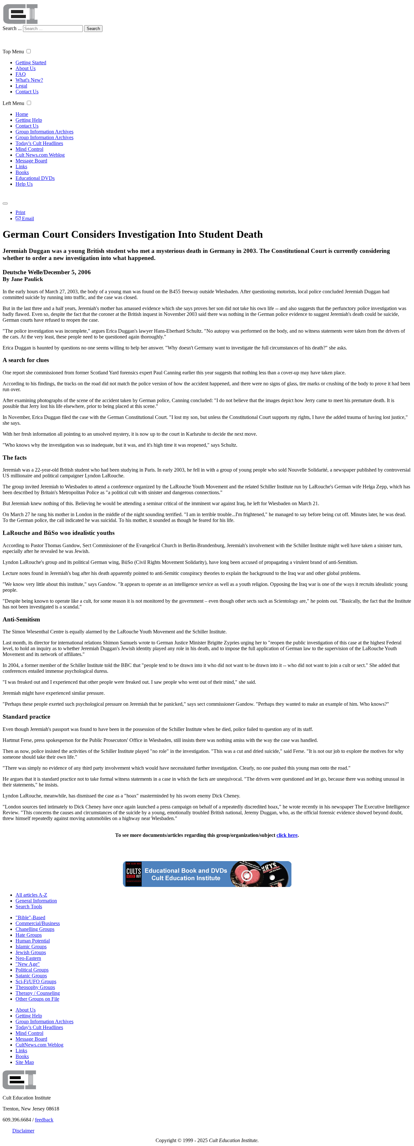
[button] (29, 51)
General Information (36, 900)
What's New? (29, 80)
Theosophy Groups (35, 987)
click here (287, 835)
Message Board (31, 160)
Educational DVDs (35, 178)
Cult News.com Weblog (40, 155)
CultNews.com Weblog (39, 1044)
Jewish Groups (31, 952)
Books (22, 172)
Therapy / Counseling (38, 993)
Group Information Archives (44, 131)
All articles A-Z (31, 895)
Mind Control (29, 149)
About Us (26, 68)
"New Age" (28, 964)
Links (21, 166)
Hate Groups (29, 935)
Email (27, 218)
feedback (44, 1119)
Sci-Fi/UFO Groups (36, 981)
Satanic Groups (31, 975)
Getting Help (29, 120)
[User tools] (5, 203)
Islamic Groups (31, 946)
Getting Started (31, 62)
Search (93, 28)
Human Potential (33, 940)
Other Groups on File (37, 999)
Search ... (12, 28)
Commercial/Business (38, 923)
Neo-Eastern (28, 958)
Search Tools (29, 906)
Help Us (24, 184)
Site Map (25, 1062)
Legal (21, 86)
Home (22, 114)
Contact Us (27, 91)
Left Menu (13, 103)
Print (20, 212)
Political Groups (32, 970)
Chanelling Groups (35, 929)
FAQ (21, 74)
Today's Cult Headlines (39, 143)
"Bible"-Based (30, 917)
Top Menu (13, 51)
